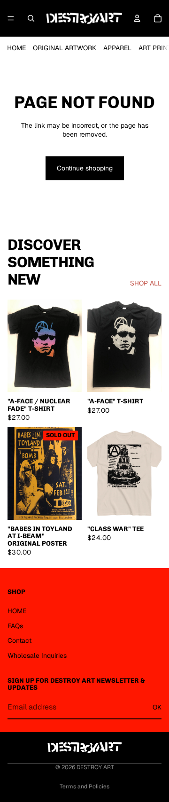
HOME (16, 48)
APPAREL (117, 48)
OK (157, 707)
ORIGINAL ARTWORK (64, 48)
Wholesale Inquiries (37, 655)
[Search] (31, 18)
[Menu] (11, 18)
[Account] (137, 18)
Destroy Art (95, 767)
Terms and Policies (84, 786)
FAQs (15, 626)
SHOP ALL (145, 283)
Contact (19, 640)
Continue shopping (85, 168)
